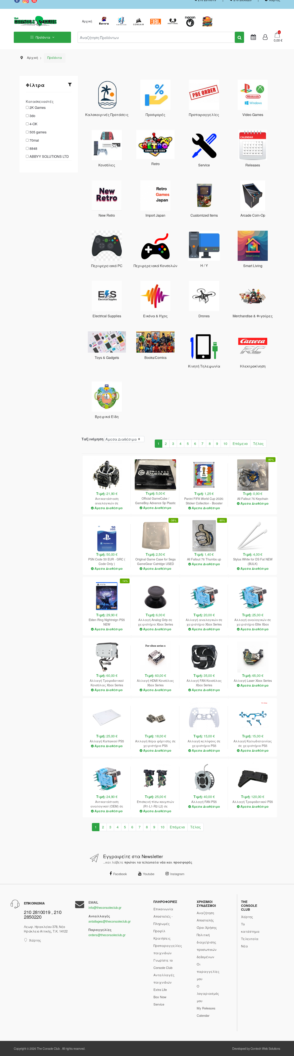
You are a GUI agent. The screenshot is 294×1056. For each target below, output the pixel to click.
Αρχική (87, 21)
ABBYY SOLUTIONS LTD (49, 156)
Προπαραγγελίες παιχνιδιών (167, 949)
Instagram (177, 873)
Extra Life (160, 989)
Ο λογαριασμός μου (208, 993)
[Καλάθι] (277, 34)
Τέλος (258, 443)
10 (225, 443)
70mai (34, 140)
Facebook (120, 873)
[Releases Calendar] (253, 37)
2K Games (37, 107)
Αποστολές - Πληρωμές (163, 920)
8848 (33, 148)
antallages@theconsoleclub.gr (109, 921)
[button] (276, 40)
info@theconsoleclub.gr (104, 907)
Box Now (159, 997)
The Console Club (48, 1048)
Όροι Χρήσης (207, 927)
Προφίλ (159, 931)
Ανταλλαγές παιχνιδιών (163, 978)
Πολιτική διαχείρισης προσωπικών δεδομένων (207, 945)
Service (158, 1004)
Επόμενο (240, 443)
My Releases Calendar (206, 1012)
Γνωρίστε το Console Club (163, 964)
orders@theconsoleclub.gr (106, 934)
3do (32, 115)
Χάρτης (35, 940)
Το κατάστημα (250, 928)
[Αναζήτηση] (239, 37)
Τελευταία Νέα (249, 942)
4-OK (33, 123)
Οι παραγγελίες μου (208, 971)
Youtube (148, 873)
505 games (37, 132)
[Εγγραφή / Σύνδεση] (265, 37)
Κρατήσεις (161, 938)
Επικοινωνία (163, 909)
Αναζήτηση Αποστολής (205, 916)
